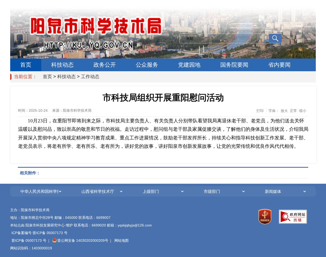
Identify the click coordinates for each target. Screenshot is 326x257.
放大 (284, 111)
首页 (25, 65)
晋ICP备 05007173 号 (28, 240)
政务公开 (104, 65)
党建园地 (189, 65)
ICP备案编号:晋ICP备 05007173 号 (39, 233)
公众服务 (147, 65)
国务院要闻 (234, 65)
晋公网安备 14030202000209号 (82, 240)
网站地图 (121, 240)
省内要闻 (279, 65)
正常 (293, 111)
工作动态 (90, 76)
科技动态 (62, 65)
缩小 (302, 111)
